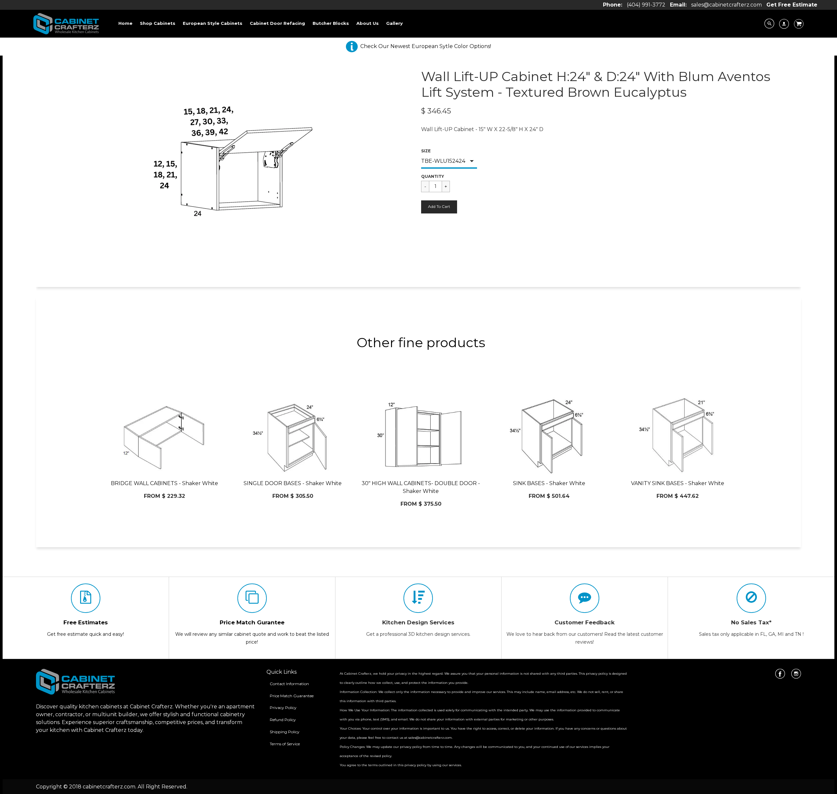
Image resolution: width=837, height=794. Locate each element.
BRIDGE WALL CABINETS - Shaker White (164, 483)
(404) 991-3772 (646, 5)
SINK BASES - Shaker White (549, 483)
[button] (439, 206)
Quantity (432, 176)
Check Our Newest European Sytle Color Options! (425, 46)
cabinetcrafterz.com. (109, 787)
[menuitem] (125, 23)
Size (426, 150)
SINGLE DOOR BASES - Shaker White (293, 483)
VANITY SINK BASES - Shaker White (677, 483)
